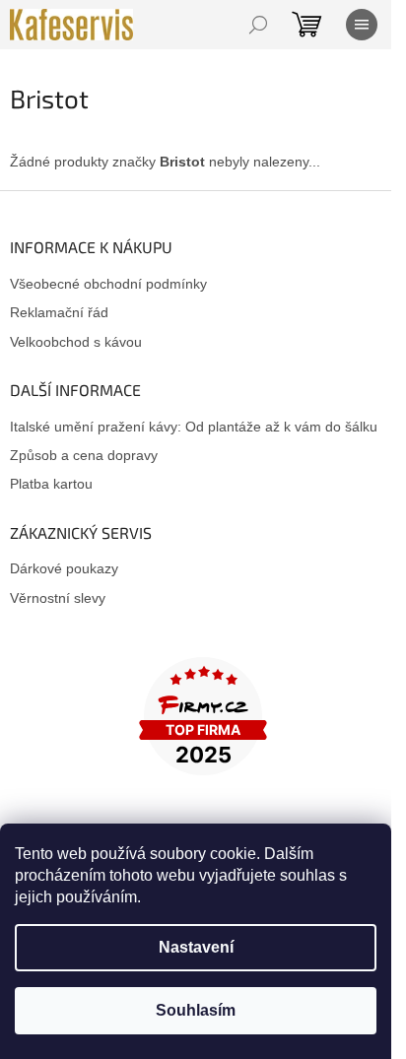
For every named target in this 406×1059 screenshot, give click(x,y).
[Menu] (361, 24)
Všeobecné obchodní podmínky (108, 284)
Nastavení (196, 947)
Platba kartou (51, 484)
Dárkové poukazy (64, 568)
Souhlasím (196, 1010)
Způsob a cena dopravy (84, 455)
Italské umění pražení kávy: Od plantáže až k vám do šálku (193, 426)
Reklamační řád (59, 312)
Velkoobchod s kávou (76, 342)
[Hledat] (258, 24)
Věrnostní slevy (57, 598)
